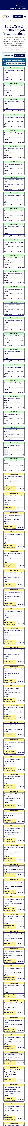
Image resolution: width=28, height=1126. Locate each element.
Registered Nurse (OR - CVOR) (13, 813)
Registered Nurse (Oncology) (12, 866)
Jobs (3, 21)
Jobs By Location (11, 21)
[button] (20, 6)
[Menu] (25, 16)
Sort (4, 63)
